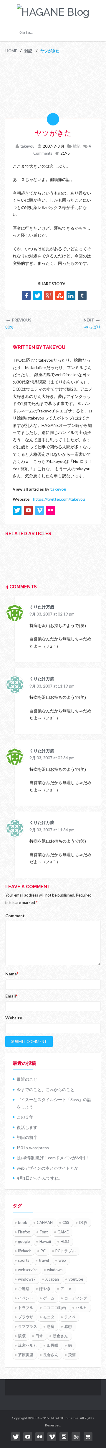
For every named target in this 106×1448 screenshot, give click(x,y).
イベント (25, 1298)
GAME (63, 1232)
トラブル (25, 1307)
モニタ (48, 1317)
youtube (76, 1279)
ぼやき (45, 1288)
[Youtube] (27, 1436)
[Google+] (48, 295)
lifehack (24, 1250)
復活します (27, 1127)
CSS (65, 1222)
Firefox (24, 1232)
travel (44, 1260)
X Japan (52, 1279)
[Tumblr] (82, 295)
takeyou (27, 146)
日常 (39, 1335)
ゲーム (48, 1298)
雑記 (76, 146)
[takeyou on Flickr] (50, 510)
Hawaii (45, 1241)
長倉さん (50, 1354)
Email (11, 995)
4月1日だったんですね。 (40, 1178)
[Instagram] (63, 1436)
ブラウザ (25, 1317)
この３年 (25, 1116)
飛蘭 (72, 1354)
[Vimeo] (51, 1436)
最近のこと (27, 1079)
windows (54, 1269)
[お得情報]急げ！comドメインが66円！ (53, 1157)
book (22, 1222)
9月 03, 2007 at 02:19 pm (51, 614)
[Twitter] (37, 295)
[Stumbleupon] (59, 295)
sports (23, 1260)
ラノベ (70, 1317)
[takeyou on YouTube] (28, 510)
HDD (65, 1241)
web (62, 1260)
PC (43, 1250)
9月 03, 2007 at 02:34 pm (51, 757)
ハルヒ (81, 1307)
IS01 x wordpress (33, 1147)
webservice (27, 1269)
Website (13, 1017)
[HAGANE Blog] (53, 12)
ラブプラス (27, 1326)
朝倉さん (60, 1335)
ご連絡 (23, 1288)
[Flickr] (39, 1436)
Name (11, 973)
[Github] (88, 1436)
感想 (68, 1326)
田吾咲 (52, 1345)
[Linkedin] (71, 295)
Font (44, 1232)
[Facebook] (26, 295)
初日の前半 (27, 1137)
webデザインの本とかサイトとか (47, 1168)
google (24, 1241)
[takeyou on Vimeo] (39, 510)
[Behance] (76, 1436)
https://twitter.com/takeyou (59, 499)
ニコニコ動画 (54, 1307)
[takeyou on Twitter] (17, 510)
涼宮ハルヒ (27, 1345)
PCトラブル (65, 1250)
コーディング (75, 1298)
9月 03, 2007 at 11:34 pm (51, 829)
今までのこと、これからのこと (45, 1089)
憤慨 (22, 1335)
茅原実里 (25, 1354)
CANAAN (45, 1222)
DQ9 (83, 1222)
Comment (15, 915)
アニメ (66, 1288)
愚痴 (50, 1326)
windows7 (27, 1279)
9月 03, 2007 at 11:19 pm (51, 686)
